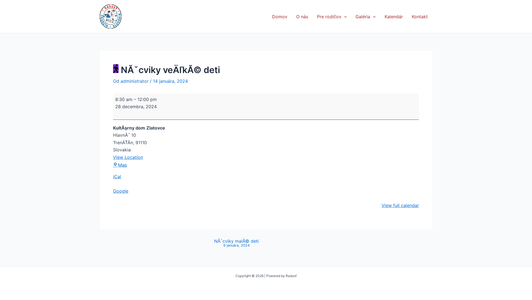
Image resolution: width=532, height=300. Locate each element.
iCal (117, 176)
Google (120, 191)
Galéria (362, 16)
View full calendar (400, 205)
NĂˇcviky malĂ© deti (236, 243)
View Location (128, 157)
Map (122, 165)
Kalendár (394, 16)
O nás (302, 16)
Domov (279, 16)
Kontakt (420, 16)
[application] (344, 17)
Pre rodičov (329, 16)
